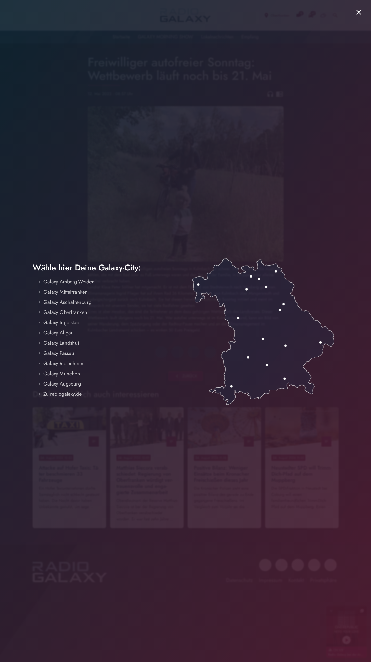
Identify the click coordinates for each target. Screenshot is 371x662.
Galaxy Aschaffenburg (67, 302)
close (359, 12)
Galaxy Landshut (61, 343)
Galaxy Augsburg (62, 384)
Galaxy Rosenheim (63, 363)
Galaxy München (61, 373)
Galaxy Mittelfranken (65, 292)
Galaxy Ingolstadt (62, 322)
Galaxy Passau (58, 353)
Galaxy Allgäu (58, 332)
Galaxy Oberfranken (65, 312)
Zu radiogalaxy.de (62, 394)
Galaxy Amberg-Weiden (69, 281)
